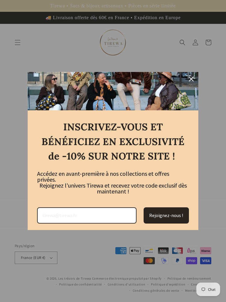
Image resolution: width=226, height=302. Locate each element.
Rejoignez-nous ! (166, 215)
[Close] (191, 79)
